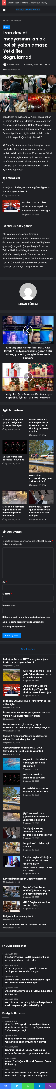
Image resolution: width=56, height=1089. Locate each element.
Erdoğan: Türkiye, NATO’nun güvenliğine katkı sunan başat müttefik (25, 661)
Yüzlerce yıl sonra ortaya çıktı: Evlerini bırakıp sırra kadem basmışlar (37, 674)
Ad (4, 582)
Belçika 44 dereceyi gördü (18, 916)
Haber (19, 20)
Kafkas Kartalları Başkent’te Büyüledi (13, 458)
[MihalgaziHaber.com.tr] (28, 9)
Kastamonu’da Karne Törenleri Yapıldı (25, 924)
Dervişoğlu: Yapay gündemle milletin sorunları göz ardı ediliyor (39, 511)
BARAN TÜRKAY (14, 64)
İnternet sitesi (9, 605)
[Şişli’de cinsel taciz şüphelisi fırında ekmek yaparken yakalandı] (14, 497)
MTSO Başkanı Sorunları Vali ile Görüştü (36, 904)
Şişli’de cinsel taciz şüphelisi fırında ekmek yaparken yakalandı (13, 511)
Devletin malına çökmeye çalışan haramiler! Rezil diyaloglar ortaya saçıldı (39, 425)
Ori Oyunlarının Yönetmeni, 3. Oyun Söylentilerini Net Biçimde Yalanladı (23, 749)
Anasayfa (10, 20)
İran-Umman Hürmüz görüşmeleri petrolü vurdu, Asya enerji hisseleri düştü (26, 714)
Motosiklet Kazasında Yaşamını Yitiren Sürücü (40, 478)
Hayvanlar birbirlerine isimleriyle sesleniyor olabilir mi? (35, 763)
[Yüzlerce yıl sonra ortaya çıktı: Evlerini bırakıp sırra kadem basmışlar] (11, 675)
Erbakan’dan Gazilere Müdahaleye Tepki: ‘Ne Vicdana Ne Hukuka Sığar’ (36, 206)
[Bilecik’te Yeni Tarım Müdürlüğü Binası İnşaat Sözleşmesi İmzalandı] (11, 891)
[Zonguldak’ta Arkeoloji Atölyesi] (11, 847)
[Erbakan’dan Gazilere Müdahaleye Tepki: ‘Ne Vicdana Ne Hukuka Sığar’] (11, 206)
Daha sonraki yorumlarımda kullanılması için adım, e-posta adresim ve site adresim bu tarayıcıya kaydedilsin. (26, 622)
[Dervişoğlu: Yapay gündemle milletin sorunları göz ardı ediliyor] (41, 497)
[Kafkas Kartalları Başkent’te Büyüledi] (14, 447)
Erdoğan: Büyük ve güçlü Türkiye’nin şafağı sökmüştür (12, 422)
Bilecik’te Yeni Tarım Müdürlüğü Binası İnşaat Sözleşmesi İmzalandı (36, 890)
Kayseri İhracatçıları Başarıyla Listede (25, 878)
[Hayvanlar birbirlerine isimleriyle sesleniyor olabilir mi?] (11, 764)
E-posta (7, 593)
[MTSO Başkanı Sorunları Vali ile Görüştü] (11, 906)
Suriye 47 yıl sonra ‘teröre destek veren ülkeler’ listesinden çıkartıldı (25, 737)
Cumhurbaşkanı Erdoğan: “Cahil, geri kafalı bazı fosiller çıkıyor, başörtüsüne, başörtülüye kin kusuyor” (38, 864)
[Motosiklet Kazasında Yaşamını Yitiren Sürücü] (41, 456)
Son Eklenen (28, 649)
